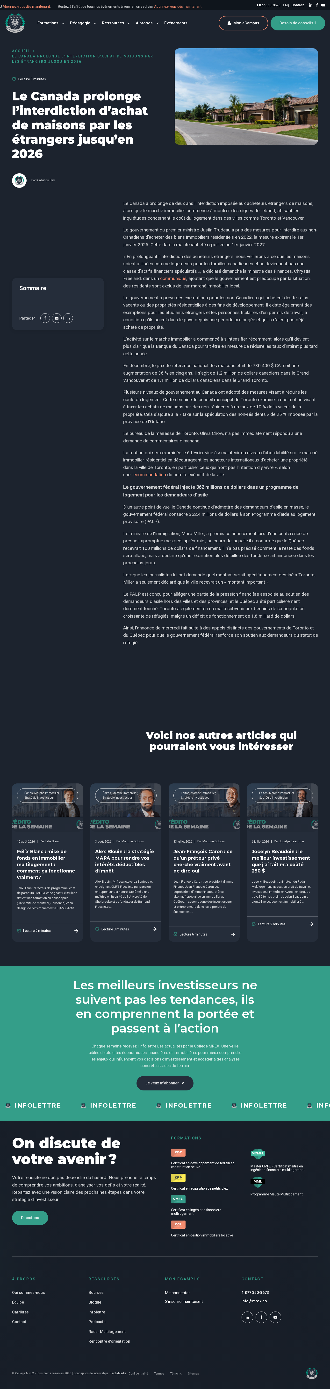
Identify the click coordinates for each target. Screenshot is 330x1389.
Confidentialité (138, 1373)
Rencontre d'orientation (109, 1341)
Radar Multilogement (107, 1331)
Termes (159, 1373)
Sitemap (193, 1373)
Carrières (20, 1312)
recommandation (149, 474)
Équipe (18, 1302)
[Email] (57, 318)
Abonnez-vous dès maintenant (43, 6)
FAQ (286, 5)
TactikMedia (118, 1373)
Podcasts (97, 1321)
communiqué (173, 278)
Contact (298, 5)
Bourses (96, 1292)
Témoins (176, 1373)
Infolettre (97, 1312)
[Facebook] (45, 318)
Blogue (95, 1302)
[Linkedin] (68, 318)
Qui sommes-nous (28, 1292)
